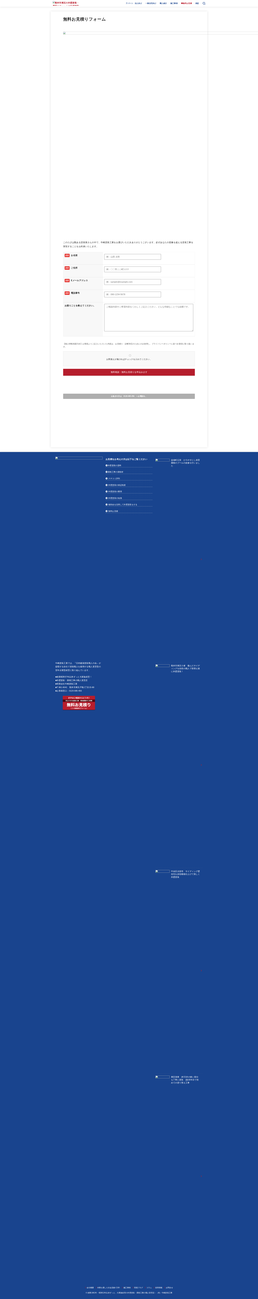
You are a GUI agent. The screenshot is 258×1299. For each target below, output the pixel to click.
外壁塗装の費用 (115, 491)
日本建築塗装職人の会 (86, 663)
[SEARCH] (204, 3)
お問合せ (169, 1288)
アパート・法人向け (134, 3)
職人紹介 (163, 3)
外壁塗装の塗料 (114, 465)
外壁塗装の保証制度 (117, 485)
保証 (197, 3)
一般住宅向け (151, 3)
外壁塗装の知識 (115, 498)
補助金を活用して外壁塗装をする (122, 504)
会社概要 (90, 1288)
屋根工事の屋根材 (115, 472)
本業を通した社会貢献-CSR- (108, 1288)
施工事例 (174, 3)
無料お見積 (113, 511)
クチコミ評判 (114, 478)
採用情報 (158, 1288)
